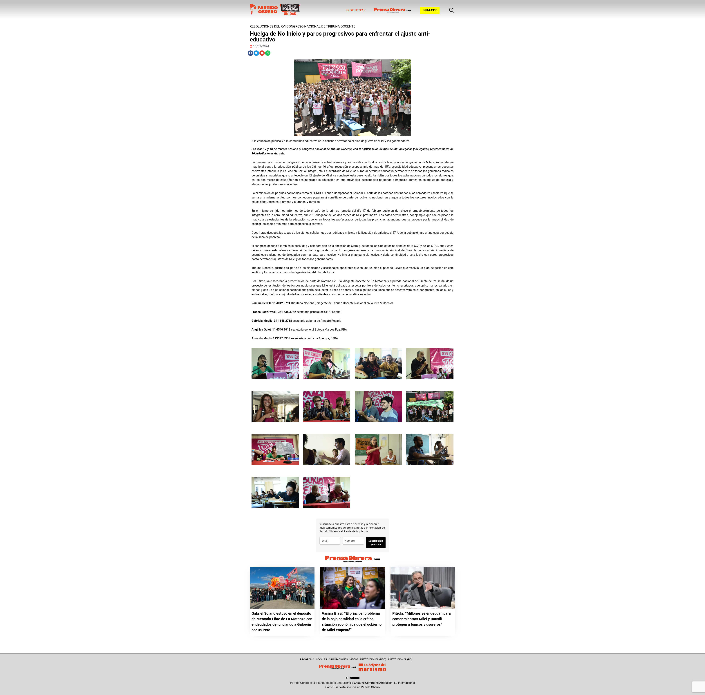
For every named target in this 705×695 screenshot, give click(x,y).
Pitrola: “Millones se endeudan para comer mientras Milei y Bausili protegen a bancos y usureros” (421, 619)
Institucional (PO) (400, 659)
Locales (321, 659)
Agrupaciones (338, 659)
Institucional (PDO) (373, 659)
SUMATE (430, 10)
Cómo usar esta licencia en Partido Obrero (352, 687)
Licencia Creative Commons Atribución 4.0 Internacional (378, 683)
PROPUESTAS (355, 10)
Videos (354, 659)
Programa (307, 659)
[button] (250, 53)
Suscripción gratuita (375, 542)
